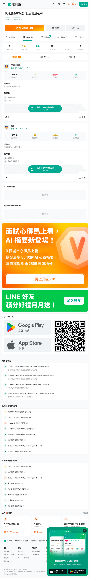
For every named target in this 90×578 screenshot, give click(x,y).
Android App (22, 554)
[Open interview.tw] (5, 541)
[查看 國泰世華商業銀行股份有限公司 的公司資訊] (45, 412)
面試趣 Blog (36, 551)
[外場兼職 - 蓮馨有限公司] (46, 525)
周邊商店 (6, 561)
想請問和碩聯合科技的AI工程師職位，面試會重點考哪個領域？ (31, 393)
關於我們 (6, 551)
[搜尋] (59, 4)
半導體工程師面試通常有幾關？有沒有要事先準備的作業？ (29, 366)
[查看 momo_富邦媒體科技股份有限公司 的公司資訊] (45, 417)
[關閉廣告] (85, 531)
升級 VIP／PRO (9, 554)
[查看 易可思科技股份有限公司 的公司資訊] (45, 440)
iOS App (20, 551)
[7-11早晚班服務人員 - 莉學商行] (16, 525)
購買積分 (6, 558)
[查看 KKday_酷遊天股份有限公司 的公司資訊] (45, 423)
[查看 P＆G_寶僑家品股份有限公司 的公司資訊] (45, 489)
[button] (10, 554)
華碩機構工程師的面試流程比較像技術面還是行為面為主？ (29, 384)
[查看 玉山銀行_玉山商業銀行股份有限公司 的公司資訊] (45, 429)
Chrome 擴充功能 (23, 558)
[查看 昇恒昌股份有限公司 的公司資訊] (45, 483)
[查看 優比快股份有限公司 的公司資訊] (45, 500)
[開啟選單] (4, 4)
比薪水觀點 (35, 554)
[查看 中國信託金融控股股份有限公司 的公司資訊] (45, 451)
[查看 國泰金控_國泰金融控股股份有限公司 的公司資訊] (45, 434)
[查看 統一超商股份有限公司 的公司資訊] (45, 506)
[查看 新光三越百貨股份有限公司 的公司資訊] (45, 494)
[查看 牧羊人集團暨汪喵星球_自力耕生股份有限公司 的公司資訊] (45, 445)
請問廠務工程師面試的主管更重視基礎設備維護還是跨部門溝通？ (32, 375)
